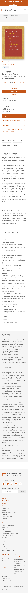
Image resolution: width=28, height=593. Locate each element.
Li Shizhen (6, 82)
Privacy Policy (5, 589)
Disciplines (5, 15)
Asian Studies (14, 15)
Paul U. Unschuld (19, 82)
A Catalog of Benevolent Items (11, 20)
